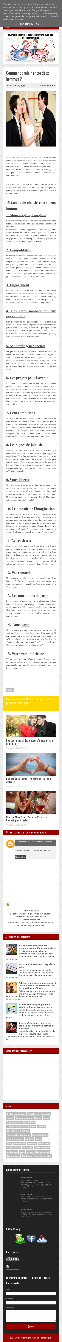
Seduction (12, 1152)
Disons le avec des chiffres (21, 1122)
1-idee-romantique (16, 1114)
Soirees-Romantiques (38, 1152)
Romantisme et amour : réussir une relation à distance (28, 780)
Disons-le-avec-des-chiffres (21, 1126)
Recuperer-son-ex (16, 1143)
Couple (38, 1118)
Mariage (29, 1139)
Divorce (41, 1126)
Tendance (27, 1156)
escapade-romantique (18, 1131)
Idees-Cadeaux (40, 1135)
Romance (27, 1147)
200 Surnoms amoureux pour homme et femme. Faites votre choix (37, 946)
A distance (33, 1114)
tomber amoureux (13, 607)
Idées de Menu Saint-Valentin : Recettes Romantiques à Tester (26, 818)
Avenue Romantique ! (42, 1338)
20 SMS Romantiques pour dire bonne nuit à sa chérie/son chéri (35, 1005)
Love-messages (15, 1139)
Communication (24, 1118)
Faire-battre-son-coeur (18, 1135)
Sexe (22, 1152)
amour (10, 690)
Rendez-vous (13, 1147)
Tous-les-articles (42, 1156)
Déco (46, 1118)
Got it (39, 24)
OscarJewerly (45, 841)
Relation (32, 1143)
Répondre (20, 857)
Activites (45, 1114)
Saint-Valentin (42, 1147)
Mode (39, 1139)
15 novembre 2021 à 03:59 (27, 841)
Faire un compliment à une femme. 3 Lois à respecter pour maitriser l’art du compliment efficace (37, 986)
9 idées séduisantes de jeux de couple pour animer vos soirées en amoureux (36, 1026)
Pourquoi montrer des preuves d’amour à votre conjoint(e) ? (29, 742)
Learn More (26, 24)
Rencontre (43, 1143)
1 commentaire (47, 85)
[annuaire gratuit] (12, 1269)
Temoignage (13, 1156)
